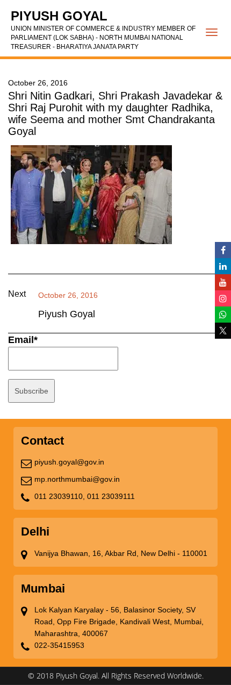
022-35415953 (59, 645)
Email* (23, 339)
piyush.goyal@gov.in (69, 462)
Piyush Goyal (103, 30)
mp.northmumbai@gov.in (77, 479)
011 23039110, (59, 496)
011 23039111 (111, 496)
